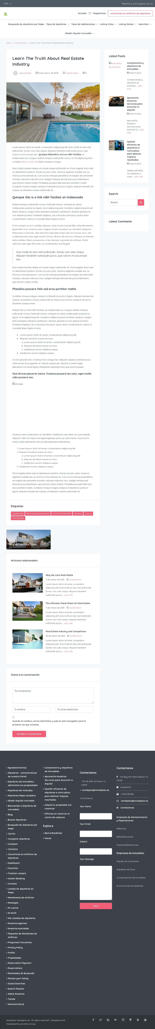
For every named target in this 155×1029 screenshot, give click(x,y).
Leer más (68, 595)
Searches (143, 24)
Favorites (13, 868)
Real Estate (18, 518)
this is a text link (30, 161)
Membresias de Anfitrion (21, 897)
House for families (62, 513)
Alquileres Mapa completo (22, 795)
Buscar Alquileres (17, 819)
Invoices (12, 883)
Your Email (85, 824)
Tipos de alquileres (56, 24)
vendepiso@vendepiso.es (95, 790)
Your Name (85, 806)
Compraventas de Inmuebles (131, 877)
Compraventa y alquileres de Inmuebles (135, 66)
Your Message (87, 859)
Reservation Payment (19, 963)
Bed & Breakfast (53, 833)
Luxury (88, 513)
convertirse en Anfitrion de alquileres (130, 13)
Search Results (16, 988)
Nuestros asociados (18, 928)
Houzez (78, 513)
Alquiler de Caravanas (128, 861)
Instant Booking (16, 878)
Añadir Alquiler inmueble (78, 33)
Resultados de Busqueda (21, 973)
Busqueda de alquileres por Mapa (26, 24)
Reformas (121, 828)
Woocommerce (16, 1004)
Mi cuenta (13, 908)
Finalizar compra (17, 873)
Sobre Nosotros (16, 994)
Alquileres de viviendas (20, 790)
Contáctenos (86, 798)
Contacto (13, 849)
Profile (11, 952)
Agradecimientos (17, 767)
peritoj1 (27, 73)
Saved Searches (16, 983)
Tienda (11, 999)
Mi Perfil (12, 913)
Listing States (126, 24)
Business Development (38, 513)
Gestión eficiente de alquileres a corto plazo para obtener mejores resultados (134, 150)
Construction (20, 42)
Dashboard (14, 863)
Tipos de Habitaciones (83, 24)
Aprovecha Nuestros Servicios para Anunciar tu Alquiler (134, 103)
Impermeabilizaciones (128, 845)
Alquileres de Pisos (126, 869)
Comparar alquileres (19, 838)
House (48, 838)
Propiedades (14, 957)
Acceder (82, 13)
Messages (13, 902)
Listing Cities (107, 24)
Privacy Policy (15, 947)
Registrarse (99, 13)
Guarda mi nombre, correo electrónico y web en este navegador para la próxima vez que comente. (49, 723)
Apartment (17, 513)
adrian (134, 76)
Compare (13, 844)
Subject (83, 841)
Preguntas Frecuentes (20, 942)
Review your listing (18, 978)
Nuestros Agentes (17, 923)
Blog (10, 814)
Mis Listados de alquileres (21, 918)
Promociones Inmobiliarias (130, 885)
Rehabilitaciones (125, 836)
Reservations (15, 968)
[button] (7, 3)
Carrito (11, 833)
